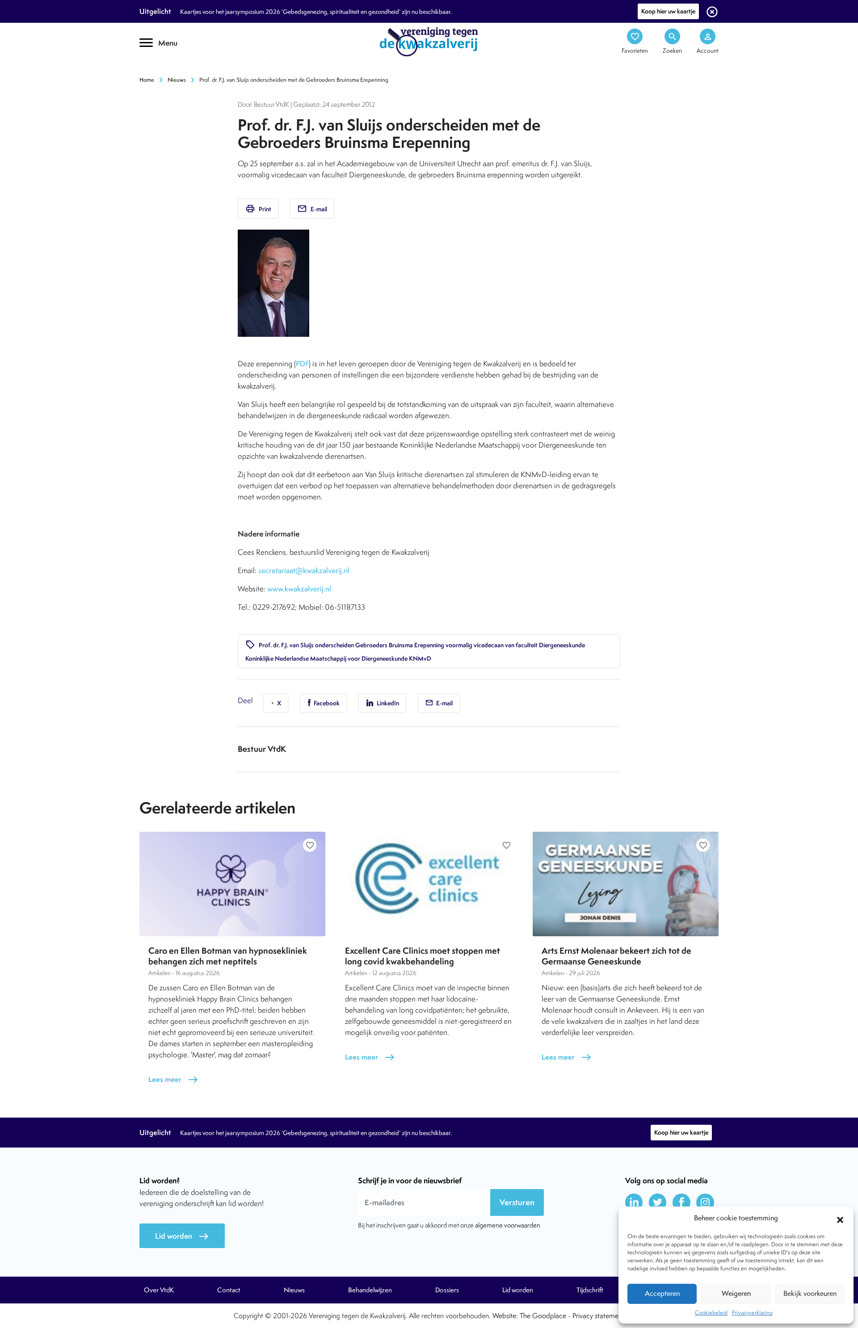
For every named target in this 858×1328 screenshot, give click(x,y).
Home (146, 80)
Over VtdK (159, 1290)
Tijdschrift (589, 1290)
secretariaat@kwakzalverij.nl (303, 570)
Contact (228, 1290)
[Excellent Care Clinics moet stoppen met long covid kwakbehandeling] (429, 884)
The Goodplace (543, 1315)
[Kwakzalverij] (429, 41)
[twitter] (658, 1202)
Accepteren (662, 1293)
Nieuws (177, 80)
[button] (840, 1218)
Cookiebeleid (711, 1312)
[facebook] (681, 1202)
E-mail (312, 209)
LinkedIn (387, 703)
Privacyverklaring (752, 1312)
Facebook (326, 703)
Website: (505, 1315)
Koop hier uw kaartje (668, 11)
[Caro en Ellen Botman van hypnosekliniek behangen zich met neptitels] (232, 884)
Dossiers (447, 1290)
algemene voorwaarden (507, 1225)
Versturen (517, 1202)
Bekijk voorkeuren (810, 1293)
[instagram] (705, 1202)
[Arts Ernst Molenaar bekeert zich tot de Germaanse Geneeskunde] (626, 884)
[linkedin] (634, 1202)
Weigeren (736, 1293)
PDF (302, 364)
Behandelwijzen (370, 1290)
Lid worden (182, 1236)
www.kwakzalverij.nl (299, 589)
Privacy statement (598, 1315)
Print (258, 209)
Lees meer (173, 1079)
